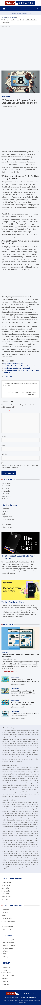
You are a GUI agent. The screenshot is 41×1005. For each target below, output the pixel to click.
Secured (4, 522)
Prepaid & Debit (6, 517)
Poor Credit (5, 491)
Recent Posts (8, 624)
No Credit (4, 499)
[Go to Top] (38, 996)
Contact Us (5, 984)
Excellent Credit (6, 483)
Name (4, 436)
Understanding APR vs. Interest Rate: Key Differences (22, 393)
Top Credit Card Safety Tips (13, 364)
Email (4, 445)
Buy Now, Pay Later (8, 519)
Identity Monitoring (8, 945)
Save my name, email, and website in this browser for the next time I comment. (19, 466)
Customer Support (7, 975)
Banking (4, 957)
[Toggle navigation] (2, 8)
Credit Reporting (7, 948)
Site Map (4, 978)
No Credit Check (7, 524)
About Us (4, 981)
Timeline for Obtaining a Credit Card (16, 368)
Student (4, 514)
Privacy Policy (6, 967)
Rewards (4, 511)
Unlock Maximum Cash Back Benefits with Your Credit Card (23, 692)
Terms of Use (6, 973)
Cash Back (5, 509)
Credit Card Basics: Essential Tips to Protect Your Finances (25, 715)
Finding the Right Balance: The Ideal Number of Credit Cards (21, 385)
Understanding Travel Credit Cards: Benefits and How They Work (25, 680)
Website (4, 454)
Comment (5, 411)
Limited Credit (6, 496)
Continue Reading (7, 672)
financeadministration (9, 106)
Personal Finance (7, 943)
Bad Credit (5, 494)
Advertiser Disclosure (15, 13)
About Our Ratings (26, 13)
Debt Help (4, 954)
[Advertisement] (20, 48)
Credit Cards (6, 96)
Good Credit (5, 486)
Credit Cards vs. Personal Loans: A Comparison (20, 366)
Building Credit (6, 527)
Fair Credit (5, 488)
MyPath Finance (20, 997)
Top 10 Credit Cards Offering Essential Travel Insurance (22, 703)
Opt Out (4, 970)
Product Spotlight (7, 940)
